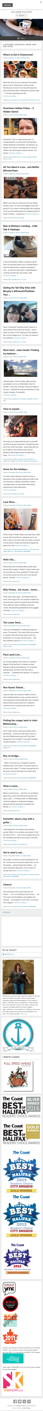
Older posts (6, 912)
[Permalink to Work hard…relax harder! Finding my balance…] (20, 378)
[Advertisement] (18, 931)
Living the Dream (25, 100)
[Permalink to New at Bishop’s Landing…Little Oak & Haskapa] (20, 259)
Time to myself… (12, 409)
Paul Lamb (34, 461)
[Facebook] (15, 1401)
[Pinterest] (29, 1401)
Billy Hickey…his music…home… (21, 589)
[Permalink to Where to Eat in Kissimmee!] (20, 79)
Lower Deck (26, 461)
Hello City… (9, 559)
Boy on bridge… (12, 755)
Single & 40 (6, 461)
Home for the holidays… (16, 469)
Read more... (24, 1014)
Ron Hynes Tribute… (14, 687)
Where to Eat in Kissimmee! (18, 54)
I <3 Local (23, 157)
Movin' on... (32, 459)
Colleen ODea (25, 58)
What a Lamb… (11, 786)
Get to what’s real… (13, 852)
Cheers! (7, 884)
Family (22, 494)
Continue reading (10, 96)
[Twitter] (20, 1401)
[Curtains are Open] (21, 35)
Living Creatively (34, 874)
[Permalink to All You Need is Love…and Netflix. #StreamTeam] (20, 200)
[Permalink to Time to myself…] (20, 438)
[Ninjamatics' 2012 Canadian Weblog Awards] (10, 1327)
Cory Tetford (19, 461)
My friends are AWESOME (22, 551)
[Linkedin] (24, 1401)
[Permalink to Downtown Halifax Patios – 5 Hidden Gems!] (20, 136)
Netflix (22, 218)
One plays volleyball (26, 399)
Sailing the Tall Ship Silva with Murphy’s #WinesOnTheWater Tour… (19, 291)
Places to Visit (35, 100)
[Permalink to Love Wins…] (20, 532)
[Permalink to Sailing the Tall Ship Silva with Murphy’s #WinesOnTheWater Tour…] (20, 324)
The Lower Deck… (13, 622)
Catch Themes (27, 1408)
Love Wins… (10, 502)
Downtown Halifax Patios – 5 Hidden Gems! (18, 109)
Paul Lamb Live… (12, 654)
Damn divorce (24, 459)
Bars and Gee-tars (14, 100)
